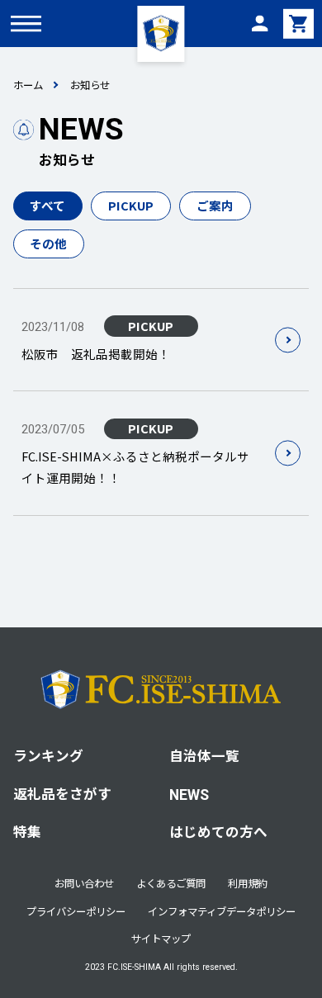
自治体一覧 (204, 755)
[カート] (298, 23)
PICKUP (131, 205)
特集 (27, 831)
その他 (48, 243)
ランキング (48, 755)
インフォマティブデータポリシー (222, 911)
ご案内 (215, 205)
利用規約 (248, 883)
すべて (47, 205)
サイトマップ (161, 938)
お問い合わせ (84, 883)
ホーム (28, 85)
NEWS (189, 795)
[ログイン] (259, 23)
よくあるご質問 (171, 883)
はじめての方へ (218, 831)
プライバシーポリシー (75, 911)
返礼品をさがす (62, 793)
